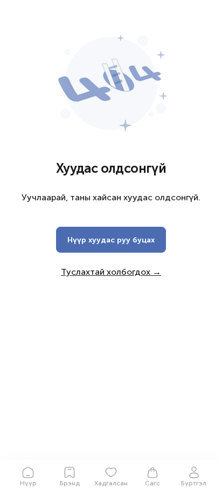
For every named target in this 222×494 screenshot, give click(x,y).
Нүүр (28, 483)
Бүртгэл (193, 483)
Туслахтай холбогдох (111, 272)
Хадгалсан (111, 483)
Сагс (152, 483)
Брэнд (70, 483)
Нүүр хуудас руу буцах (111, 240)
